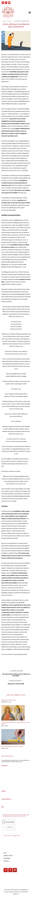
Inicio (5, 853)
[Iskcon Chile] (3, 2)
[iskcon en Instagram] (10, 870)
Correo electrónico (6, 799)
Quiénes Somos (8, 855)
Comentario (4, 765)
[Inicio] (8, 18)
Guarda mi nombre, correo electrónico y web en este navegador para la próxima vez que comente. (16, 815)
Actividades (7, 858)
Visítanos (6, 861)
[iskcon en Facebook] (6, 870)
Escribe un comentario (21, 21)
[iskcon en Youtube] (9, 2)
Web (2, 807)
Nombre (3, 791)
